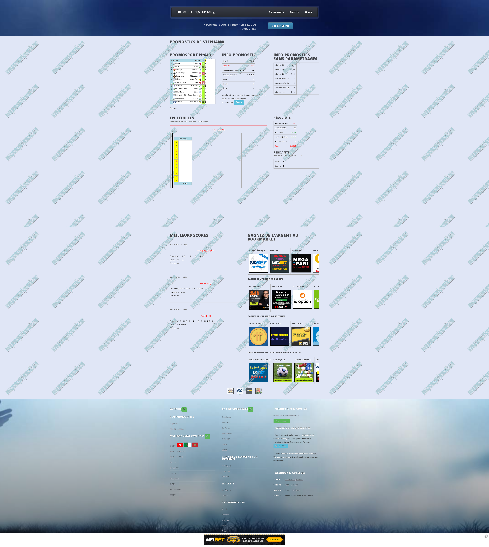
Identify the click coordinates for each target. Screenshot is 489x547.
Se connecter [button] (281, 26)
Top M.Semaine (302, 359)
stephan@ (206, 283)
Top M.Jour (279, 359)
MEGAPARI (296, 250)
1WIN (172, 484)
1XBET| (173, 446)
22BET (173, 495)
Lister (295, 12)
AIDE (240, 102)
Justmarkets (227, 433)
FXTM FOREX (255, 286)
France (225, 531)
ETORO (317, 286)
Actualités (277, 12)
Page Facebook (291, 485)
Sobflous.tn (227, 490)
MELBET (274, 250)
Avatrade (226, 422)
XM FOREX (277, 286)
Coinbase (318, 323)
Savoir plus (282, 446)
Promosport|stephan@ (196, 12)
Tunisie (225, 509)
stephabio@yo (205, 251)
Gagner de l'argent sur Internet (266, 316)
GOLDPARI (318, 250)
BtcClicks (297, 323)
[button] (184, 409)
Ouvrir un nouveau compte (286, 415)
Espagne (225, 514)
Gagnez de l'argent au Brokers (265, 279)
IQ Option (226, 439)
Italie (224, 525)
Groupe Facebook (292, 490)
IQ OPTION (298, 286)
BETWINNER (175, 489)
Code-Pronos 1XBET (260, 359)
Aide (309, 12)
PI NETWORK (255, 323)
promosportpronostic (294, 479)
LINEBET (174, 473)
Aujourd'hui (175, 423)
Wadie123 (205, 316)
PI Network (226, 466)
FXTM (224, 444)
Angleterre (226, 520)
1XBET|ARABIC (176, 457)
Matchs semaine (177, 429)
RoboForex (226, 417)
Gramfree (275, 323)
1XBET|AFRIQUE (257, 250)
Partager (174, 108)
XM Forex (226, 428)
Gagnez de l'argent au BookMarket (273, 237)
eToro (224, 450)
